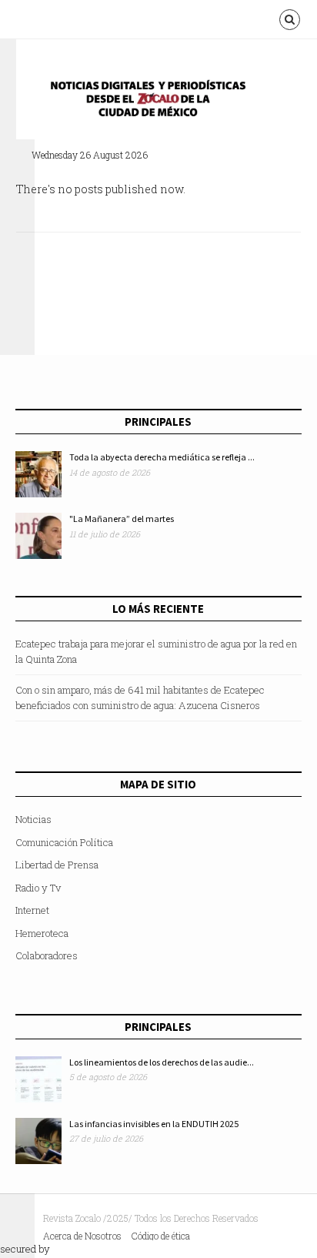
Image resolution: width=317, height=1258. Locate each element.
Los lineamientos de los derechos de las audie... (161, 1062)
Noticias (33, 819)
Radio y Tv (38, 888)
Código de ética (161, 1236)
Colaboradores (46, 955)
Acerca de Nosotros (82, 1236)
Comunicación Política (64, 842)
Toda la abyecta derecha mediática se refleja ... (162, 457)
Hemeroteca (41, 933)
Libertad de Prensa (56, 865)
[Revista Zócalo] (158, 103)
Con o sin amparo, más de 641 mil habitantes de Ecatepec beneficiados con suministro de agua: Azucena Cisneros (140, 697)
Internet (32, 910)
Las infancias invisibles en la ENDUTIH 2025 (154, 1123)
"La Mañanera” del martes (121, 518)
